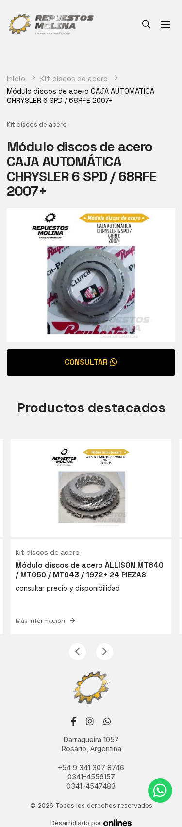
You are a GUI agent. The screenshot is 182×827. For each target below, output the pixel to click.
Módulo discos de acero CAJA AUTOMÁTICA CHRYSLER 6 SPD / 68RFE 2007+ (80, 96)
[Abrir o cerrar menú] (165, 24)
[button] (77, 651)
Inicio (17, 78)
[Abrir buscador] (146, 24)
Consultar (86, 362)
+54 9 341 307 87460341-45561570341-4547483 (91, 777)
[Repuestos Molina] (51, 24)
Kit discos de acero (75, 78)
